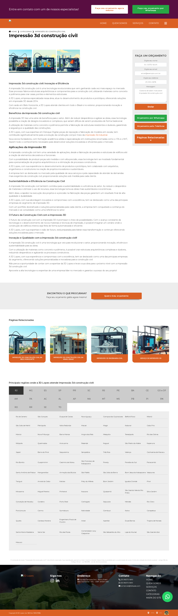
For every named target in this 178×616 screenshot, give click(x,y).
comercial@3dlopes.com (130, 586)
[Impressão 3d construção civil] (20, 61)
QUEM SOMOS (119, 23)
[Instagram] (52, 580)
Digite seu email (150, 69)
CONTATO (154, 23)
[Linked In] (57, 580)
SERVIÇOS (138, 23)
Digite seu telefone (151, 78)
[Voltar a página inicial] (15, 21)
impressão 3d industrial (96, 135)
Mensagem (150, 86)
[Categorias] (165, 23)
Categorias (26, 31)
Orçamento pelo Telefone (151, 126)
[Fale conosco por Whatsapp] (167, 597)
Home (14, 31)
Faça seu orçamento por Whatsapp (151, 9)
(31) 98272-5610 (126, 579)
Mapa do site (153, 598)
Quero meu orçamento (116, 296)
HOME (103, 23)
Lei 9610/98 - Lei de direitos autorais (94, 562)
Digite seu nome (150, 61)
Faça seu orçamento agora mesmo (109, 9)
